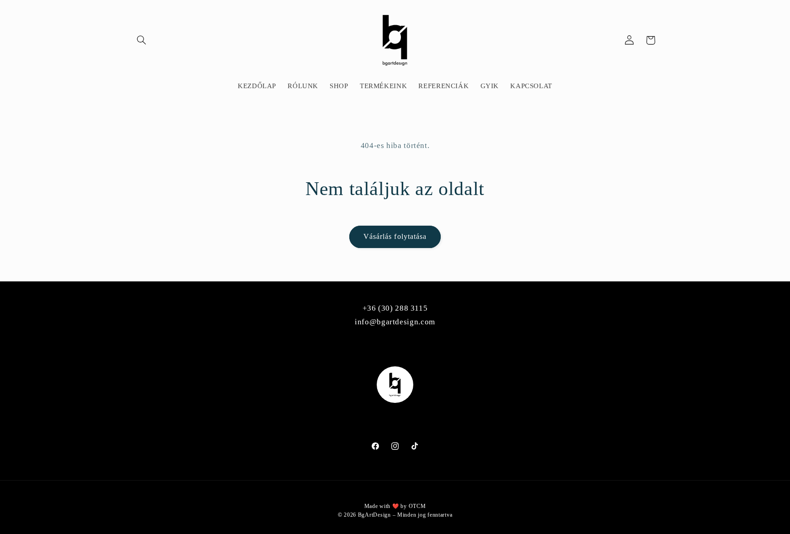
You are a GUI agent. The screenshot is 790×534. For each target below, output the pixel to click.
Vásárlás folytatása (395, 236)
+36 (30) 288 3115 (395, 308)
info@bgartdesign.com (395, 321)
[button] (141, 40)
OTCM (417, 506)
